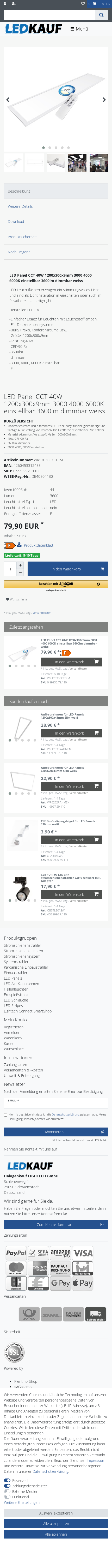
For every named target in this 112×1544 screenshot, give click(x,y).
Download (16, 221)
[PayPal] (16, 1253)
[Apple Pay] (83, 1283)
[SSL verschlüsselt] (14, 1352)
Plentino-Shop (25, 1381)
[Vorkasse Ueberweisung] (38, 1283)
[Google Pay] (60, 1283)
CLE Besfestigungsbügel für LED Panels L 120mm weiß (69, 823)
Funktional (20, 1496)
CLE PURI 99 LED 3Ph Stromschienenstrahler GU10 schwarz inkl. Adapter (71, 878)
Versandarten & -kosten (23, 1070)
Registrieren (13, 1026)
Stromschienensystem (22, 956)
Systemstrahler (16, 961)
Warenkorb (13, 1037)
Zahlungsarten (15, 1064)
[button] (56, 586)
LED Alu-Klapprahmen (21, 983)
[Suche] (101, 15)
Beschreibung (19, 191)
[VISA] (83, 1253)
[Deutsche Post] (29, 1314)
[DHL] (51, 1314)
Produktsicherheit (22, 236)
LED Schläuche (16, 1000)
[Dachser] (74, 1314)
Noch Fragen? (19, 251)
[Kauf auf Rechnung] (60, 1268)
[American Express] (38, 1268)
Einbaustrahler (15, 972)
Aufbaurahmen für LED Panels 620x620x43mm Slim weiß (62, 769)
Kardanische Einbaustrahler (26, 967)
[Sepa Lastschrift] (38, 1253)
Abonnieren (54, 1131)
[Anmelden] (5, 4)
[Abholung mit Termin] (96, 1314)
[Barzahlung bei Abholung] (83, 1268)
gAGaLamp (23, 1386)
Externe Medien (25, 1491)
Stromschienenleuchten (23, 950)
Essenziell (20, 1480)
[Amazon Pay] (60, 1253)
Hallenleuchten (16, 989)
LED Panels (13, 978)
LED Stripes (13, 1005)
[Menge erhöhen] (20, 565)
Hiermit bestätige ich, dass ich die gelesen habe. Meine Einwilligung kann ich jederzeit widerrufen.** (57, 1116)
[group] (22, 654)
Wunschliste (18, 599)
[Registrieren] (14, 4)
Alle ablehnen (56, 1534)
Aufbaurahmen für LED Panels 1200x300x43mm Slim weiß (62, 716)
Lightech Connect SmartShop (28, 1011)
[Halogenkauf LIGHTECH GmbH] (30, 1165)
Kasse (9, 1043)
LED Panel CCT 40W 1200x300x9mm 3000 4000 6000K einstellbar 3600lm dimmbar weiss (69, 643)
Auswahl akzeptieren (56, 1513)
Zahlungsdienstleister (29, 1485)
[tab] (56, 191)
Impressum (96, 1460)
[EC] (16, 1283)
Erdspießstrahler (17, 994)
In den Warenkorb (66, 569)
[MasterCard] (16, 1268)
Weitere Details (20, 206)
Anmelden (12, 1032)
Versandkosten (41, 613)
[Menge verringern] (20, 572)
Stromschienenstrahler (22, 945)
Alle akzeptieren (56, 1523)
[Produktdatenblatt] (20, 544)
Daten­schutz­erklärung (50, 1471)
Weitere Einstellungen (22, 1502)
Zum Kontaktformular (54, 1224)
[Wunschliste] (83, 4)
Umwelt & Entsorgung (22, 1075)
